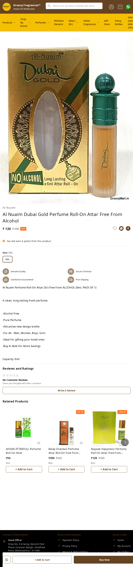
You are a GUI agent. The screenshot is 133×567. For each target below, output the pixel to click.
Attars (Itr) (72, 22)
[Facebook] (128, 228)
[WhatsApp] (121, 228)
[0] (120, 6)
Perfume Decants (59, 22)
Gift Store (107, 22)
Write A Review (66, 390)
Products (7, 22)
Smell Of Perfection (24, 8)
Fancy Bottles (119, 22)
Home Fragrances (90, 22)
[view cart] (120, 6)
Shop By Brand (23, 22)
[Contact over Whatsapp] (128, 7)
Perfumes (40, 22)
